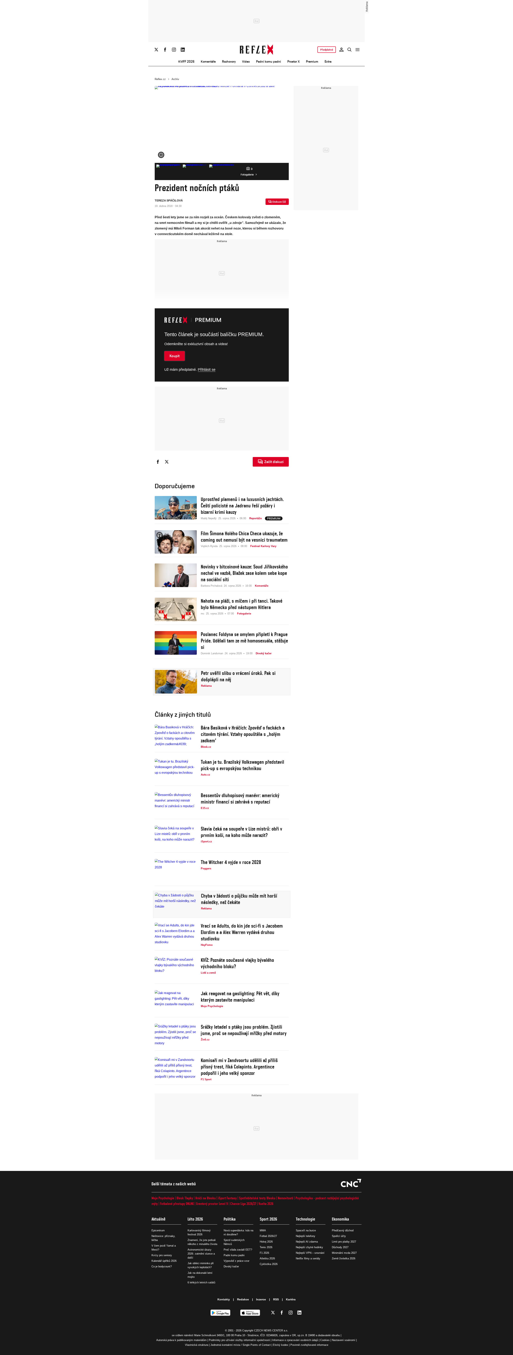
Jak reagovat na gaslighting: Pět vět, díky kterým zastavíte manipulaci (240, 996)
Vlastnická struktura (196, 1344)
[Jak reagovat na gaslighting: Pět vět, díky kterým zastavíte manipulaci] (176, 1002)
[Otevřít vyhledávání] (349, 50)
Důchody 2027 (340, 1247)
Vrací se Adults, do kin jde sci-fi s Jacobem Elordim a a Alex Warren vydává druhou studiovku (242, 932)
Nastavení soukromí (343, 1340)
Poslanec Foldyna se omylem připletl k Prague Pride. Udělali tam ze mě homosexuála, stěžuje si (244, 640)
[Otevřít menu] (357, 50)
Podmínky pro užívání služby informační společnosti (239, 1340)
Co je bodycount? (161, 1266)
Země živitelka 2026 (343, 1258)
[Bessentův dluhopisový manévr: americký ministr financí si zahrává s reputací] (176, 804)
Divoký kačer (231, 1266)
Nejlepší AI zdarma (307, 1241)
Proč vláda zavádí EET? (238, 1249)
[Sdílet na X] (167, 462)
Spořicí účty (339, 1236)
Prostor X (293, 61)
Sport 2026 (268, 1219)
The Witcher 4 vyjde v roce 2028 (231, 862)
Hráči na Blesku (205, 1198)
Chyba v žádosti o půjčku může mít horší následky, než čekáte (239, 899)
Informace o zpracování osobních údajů (295, 1340)
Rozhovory (229, 61)
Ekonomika (340, 1219)
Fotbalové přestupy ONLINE (177, 1204)
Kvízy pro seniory (161, 1255)
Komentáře (208, 61)
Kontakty (223, 1299)
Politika (230, 1219)
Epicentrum (158, 1230)
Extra (328, 61)
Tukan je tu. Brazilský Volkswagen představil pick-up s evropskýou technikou (242, 765)
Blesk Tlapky (185, 1198)
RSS (276, 1299)
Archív (175, 79)
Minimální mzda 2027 (344, 1252)
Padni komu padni (268, 61)
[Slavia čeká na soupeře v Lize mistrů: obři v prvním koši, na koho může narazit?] (176, 837)
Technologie (305, 1219)
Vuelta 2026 (266, 1204)
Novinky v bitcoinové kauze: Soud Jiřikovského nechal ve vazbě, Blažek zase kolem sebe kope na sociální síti (244, 573)
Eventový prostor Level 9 (212, 1204)
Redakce (243, 1299)
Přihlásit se (206, 370)
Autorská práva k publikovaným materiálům (181, 1340)
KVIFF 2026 (186, 61)
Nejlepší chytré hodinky (309, 1247)
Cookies (325, 1340)
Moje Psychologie (162, 1198)
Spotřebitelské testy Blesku (257, 1198)
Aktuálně (158, 1219)
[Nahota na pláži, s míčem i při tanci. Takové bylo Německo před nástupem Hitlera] (176, 609)
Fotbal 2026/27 (268, 1236)
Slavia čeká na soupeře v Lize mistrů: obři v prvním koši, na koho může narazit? (241, 832)
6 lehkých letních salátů (201, 1282)
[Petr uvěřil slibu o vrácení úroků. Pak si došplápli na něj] (176, 682)
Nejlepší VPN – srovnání (310, 1252)
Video (246, 61)
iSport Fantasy (227, 1198)
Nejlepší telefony (305, 1236)
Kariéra (291, 1299)
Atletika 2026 (267, 1258)
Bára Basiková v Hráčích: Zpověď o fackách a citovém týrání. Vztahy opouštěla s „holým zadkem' (243, 734)
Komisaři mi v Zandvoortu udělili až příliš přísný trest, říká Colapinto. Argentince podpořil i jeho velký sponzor (239, 1066)
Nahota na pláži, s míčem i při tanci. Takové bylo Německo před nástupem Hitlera (241, 604)
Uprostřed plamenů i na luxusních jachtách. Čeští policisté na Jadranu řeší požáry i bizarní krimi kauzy (242, 505)
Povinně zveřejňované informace (309, 1344)
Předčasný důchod (342, 1230)
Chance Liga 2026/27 (243, 1204)
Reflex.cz (160, 79)
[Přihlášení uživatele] (341, 50)
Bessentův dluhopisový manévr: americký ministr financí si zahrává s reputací (240, 798)
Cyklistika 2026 (269, 1264)
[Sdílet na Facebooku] (158, 462)
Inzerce (261, 1299)
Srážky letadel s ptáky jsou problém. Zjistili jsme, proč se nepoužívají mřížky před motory (244, 1030)
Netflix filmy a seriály (308, 1258)
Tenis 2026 (266, 1247)
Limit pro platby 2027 (344, 1241)
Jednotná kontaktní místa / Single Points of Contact (240, 1344)
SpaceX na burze (306, 1230)
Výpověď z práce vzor (236, 1260)
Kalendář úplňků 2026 (164, 1260)
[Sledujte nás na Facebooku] (165, 49)
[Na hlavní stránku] (256, 49)
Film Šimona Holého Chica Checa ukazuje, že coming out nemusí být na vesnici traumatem (244, 536)
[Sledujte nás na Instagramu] (174, 49)
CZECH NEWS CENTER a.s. (271, 1330)
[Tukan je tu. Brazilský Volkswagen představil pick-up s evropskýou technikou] (176, 770)
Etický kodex (280, 1344)
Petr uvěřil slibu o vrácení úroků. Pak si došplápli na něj (238, 676)
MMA (263, 1230)
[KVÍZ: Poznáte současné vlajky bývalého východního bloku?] (176, 968)
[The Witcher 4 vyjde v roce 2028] (176, 871)
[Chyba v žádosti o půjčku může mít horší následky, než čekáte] (176, 904)
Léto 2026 (195, 1219)
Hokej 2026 (266, 1241)
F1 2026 (264, 1252)
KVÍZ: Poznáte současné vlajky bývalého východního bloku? (237, 963)
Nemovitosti (285, 1198)
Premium (312, 61)
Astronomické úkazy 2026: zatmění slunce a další (201, 1253)
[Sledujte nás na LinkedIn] (183, 49)
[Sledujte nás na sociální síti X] (156, 49)
